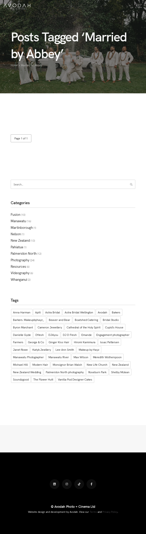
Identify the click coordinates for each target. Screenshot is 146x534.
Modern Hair (40, 364)
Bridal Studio (111, 320)
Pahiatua (17, 246)
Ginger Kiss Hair (59, 342)
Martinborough (22, 227)
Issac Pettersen (109, 342)
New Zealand (20, 240)
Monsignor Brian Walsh (67, 364)
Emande (86, 335)
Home (14, 65)
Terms (93, 511)
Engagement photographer (112, 335)
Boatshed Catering (86, 320)
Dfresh (39, 335)
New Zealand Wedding (27, 372)
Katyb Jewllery (41, 349)
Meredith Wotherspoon (107, 357)
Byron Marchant (23, 327)
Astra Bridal (52, 312)
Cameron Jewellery (50, 327)
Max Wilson (81, 357)
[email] (91, 484)
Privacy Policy (110, 511)
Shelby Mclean (120, 372)
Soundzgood (21, 379)
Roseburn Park (97, 372)
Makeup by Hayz (89, 349)
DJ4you (53, 335)
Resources (18, 266)
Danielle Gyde (22, 335)
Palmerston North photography (65, 372)
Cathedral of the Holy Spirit (83, 327)
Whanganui (19, 279)
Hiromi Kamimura (85, 342)
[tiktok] (79, 484)
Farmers (18, 342)
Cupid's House (114, 327)
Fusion (15, 214)
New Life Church (97, 364)
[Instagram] (67, 484)
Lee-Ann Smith (65, 349)
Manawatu (18, 220)
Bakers (116, 312)
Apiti (38, 312)
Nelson (16, 233)
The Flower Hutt (43, 379)
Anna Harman (21, 312)
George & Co (36, 342)
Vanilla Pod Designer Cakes (75, 379)
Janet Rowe (20, 349)
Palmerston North (23, 253)
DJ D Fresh (70, 335)
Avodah (102, 312)
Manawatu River (58, 357)
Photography (20, 259)
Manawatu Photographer (28, 357)
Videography (20, 272)
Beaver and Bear (59, 320)
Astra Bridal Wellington (79, 312)
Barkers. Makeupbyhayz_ (28, 320)
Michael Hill (20, 364)
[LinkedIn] (54, 484)
